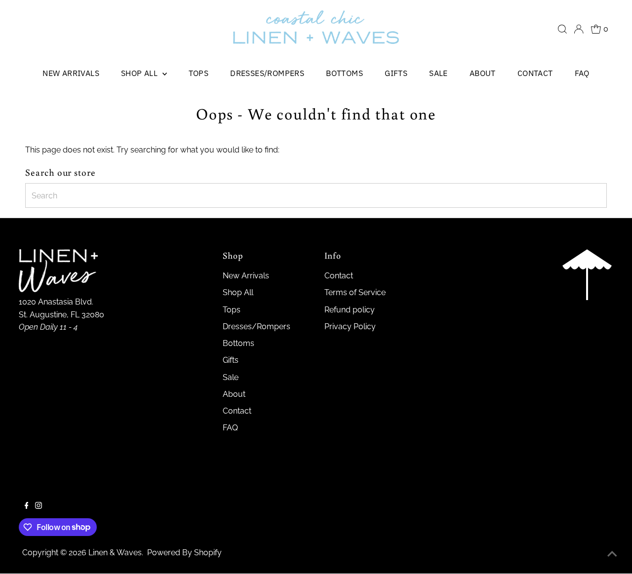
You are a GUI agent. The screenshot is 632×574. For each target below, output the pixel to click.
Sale (438, 73)
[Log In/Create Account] (578, 29)
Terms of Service (355, 292)
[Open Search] (562, 29)
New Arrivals (70, 73)
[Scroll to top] (612, 554)
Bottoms (344, 73)
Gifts (396, 73)
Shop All (140, 73)
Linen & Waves (115, 552)
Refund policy (349, 309)
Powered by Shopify (184, 552)
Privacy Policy (350, 326)
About (483, 73)
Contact (535, 73)
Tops (199, 73)
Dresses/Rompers (267, 73)
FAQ (582, 73)
